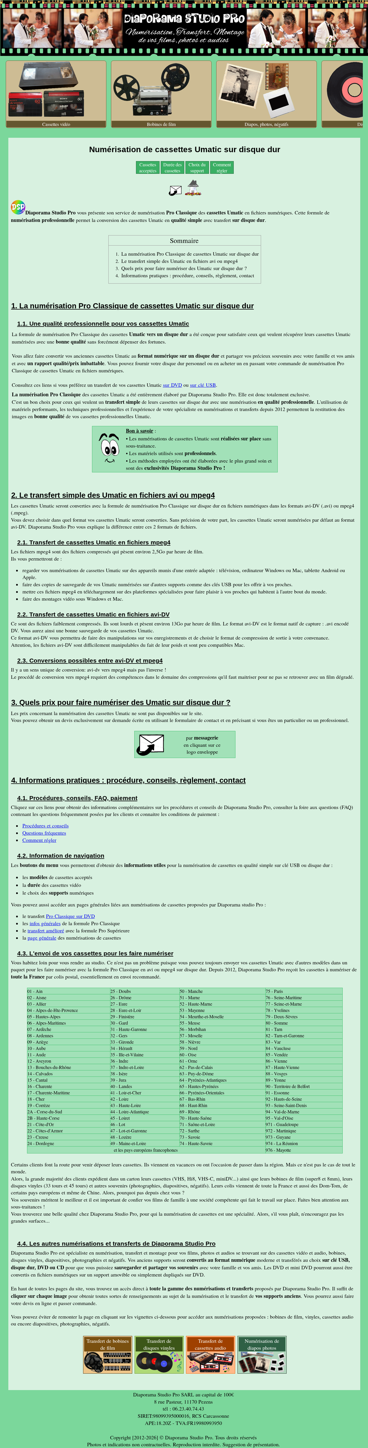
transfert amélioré (46, 930)
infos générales (45, 923)
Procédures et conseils (45, 825)
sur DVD (172, 384)
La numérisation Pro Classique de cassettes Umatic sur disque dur (190, 253)
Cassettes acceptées (147, 167)
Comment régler (222, 167)
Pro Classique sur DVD (70, 915)
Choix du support (197, 167)
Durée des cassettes (172, 167)
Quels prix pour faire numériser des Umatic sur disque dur (182, 268)
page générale (42, 937)
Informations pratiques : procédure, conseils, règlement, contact (187, 275)
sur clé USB (203, 384)
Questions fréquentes (44, 832)
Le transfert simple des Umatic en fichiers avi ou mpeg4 (179, 260)
